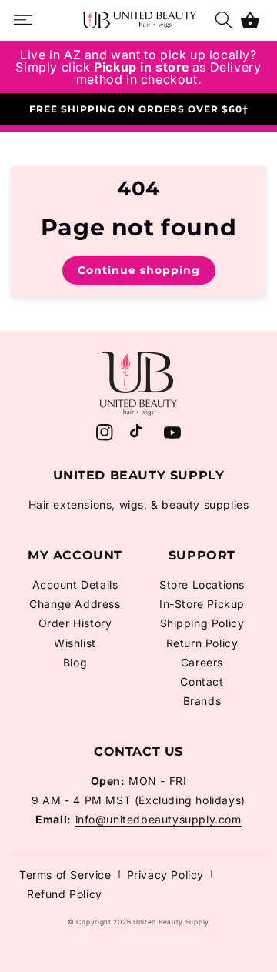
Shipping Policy (202, 623)
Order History (75, 623)
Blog (75, 662)
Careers (202, 662)
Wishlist (75, 643)
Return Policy (202, 643)
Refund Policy (64, 893)
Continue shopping (139, 270)
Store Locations (202, 584)
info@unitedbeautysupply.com (158, 819)
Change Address (74, 603)
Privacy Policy (165, 874)
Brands (202, 700)
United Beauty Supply (171, 922)
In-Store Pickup (202, 603)
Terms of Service (65, 874)
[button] (250, 20)
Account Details (75, 584)
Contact (201, 681)
